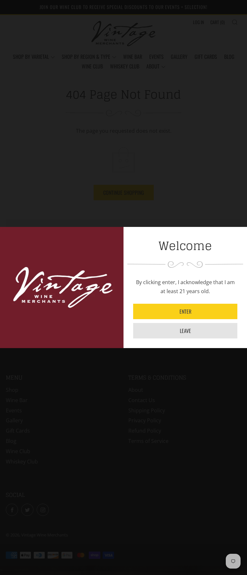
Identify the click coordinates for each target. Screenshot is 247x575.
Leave (185, 331)
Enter (185, 311)
